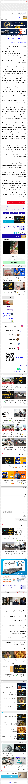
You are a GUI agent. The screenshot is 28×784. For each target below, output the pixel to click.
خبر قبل (7, 213)
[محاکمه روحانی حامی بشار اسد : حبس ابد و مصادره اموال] (14, 601)
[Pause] (4, 253)
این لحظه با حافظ (12, 335)
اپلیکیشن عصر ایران (19, 357)
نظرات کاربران (14, 213)
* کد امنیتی (24, 510)
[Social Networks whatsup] (18, 233)
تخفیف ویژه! (14, 262)
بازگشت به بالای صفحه (20, 558)
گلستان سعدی (12, 339)
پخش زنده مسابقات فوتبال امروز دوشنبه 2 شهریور (14, 616)
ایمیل (25, 494)
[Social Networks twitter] (16, 233)
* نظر (25, 499)
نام (25, 489)
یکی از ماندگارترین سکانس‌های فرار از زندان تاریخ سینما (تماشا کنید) (8, 309)
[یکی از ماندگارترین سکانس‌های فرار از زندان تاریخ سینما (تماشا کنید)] (8, 302)
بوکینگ (21, 521)
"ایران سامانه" (11, 782)
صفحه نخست (25, 35)
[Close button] (27, 770)
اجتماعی (20, 35)
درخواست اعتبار (8, 222)
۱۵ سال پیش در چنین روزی (12, 330)
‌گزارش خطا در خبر (24, 368)
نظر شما (24, 487)
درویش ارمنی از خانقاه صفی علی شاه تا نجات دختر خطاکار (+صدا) (11, 227)
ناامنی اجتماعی (18, 371)
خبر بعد (21, 213)
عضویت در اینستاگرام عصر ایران (12, 326)
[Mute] (6, 253)
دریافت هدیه (9, 777)
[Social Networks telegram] (14, 233)
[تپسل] (3, 239)
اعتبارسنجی (25, 521)
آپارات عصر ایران (13, 348)
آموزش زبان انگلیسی (12, 344)
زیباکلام (14, 371)
